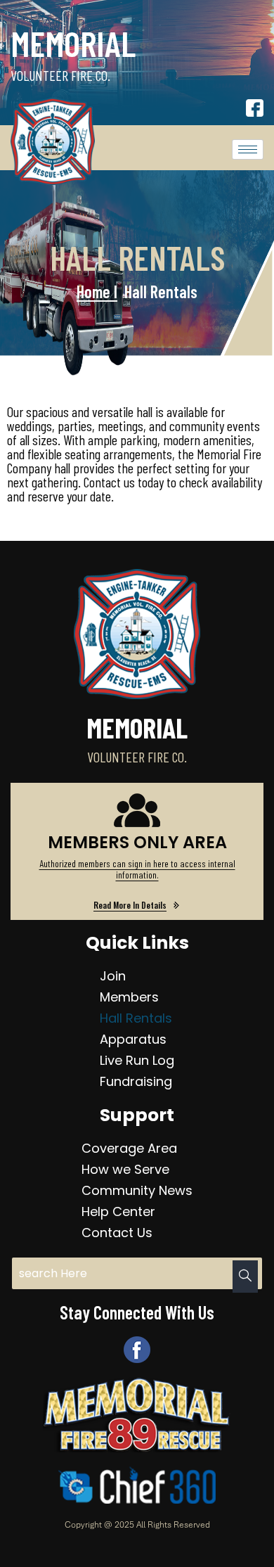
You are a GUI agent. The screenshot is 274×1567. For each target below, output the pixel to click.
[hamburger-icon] (247, 149)
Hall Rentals (136, 1018)
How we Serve (125, 1169)
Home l (97, 291)
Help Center (118, 1211)
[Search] (245, 1276)
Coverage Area (129, 1148)
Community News (137, 1190)
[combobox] (137, 1273)
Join (113, 976)
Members (129, 997)
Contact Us (116, 1232)
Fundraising (136, 1081)
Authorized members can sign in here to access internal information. (137, 869)
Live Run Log (137, 1060)
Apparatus (133, 1039)
